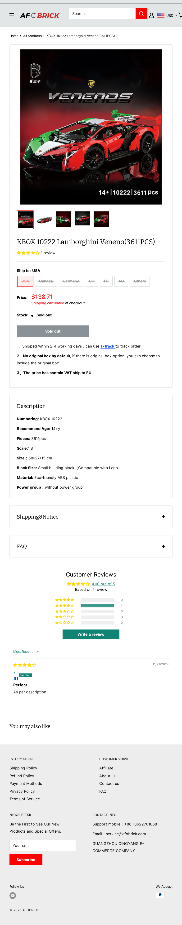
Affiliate (106, 768)
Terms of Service (24, 798)
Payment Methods (25, 783)
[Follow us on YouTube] (12, 895)
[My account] (151, 15)
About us (107, 775)
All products (32, 36)
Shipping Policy (23, 768)
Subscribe (26, 859)
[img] (24, 665)
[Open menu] (11, 15)
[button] (29, 252)
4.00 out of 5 (103, 584)
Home (13, 36)
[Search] (141, 13)
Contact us (109, 783)
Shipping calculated (47, 303)
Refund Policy (21, 775)
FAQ (102, 791)
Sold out (52, 331)
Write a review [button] (91, 634)
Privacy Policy (22, 791)
